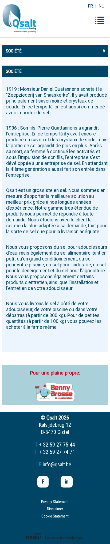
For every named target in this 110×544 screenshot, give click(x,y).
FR (90, 6)
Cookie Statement (55, 516)
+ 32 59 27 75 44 (57, 444)
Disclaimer (55, 509)
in (66, 481)
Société (55, 51)
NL (101, 6)
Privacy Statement (55, 502)
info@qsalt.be (57, 464)
